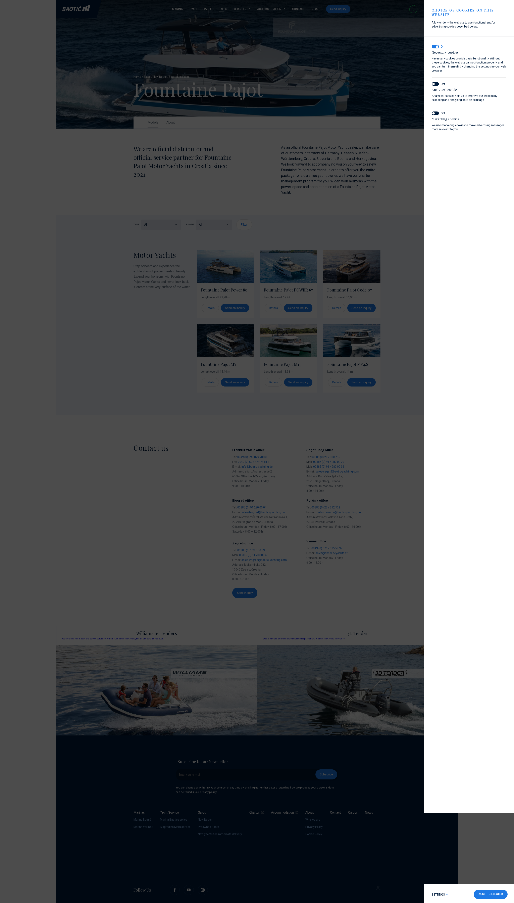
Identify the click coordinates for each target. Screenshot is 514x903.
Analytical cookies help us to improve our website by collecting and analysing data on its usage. (464, 94)
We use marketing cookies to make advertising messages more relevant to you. (468, 124)
